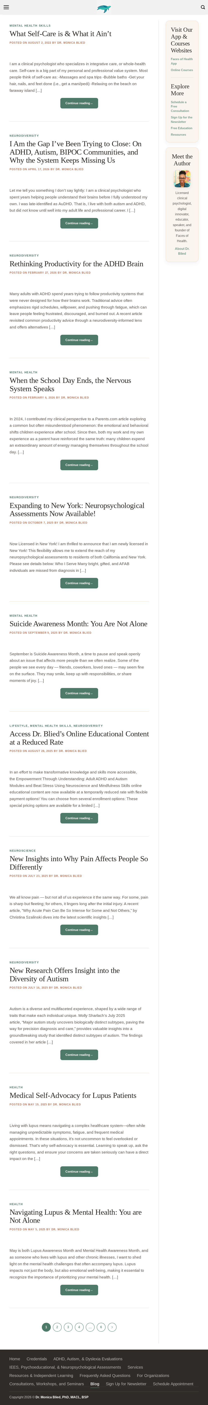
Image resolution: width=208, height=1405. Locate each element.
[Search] (203, 7)
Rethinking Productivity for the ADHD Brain (76, 264)
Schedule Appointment (173, 1384)
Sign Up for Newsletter (126, 1384)
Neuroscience (23, 850)
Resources (178, 134)
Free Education (181, 128)
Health (16, 1087)
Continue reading (79, 103)
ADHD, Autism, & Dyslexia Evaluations (87, 1359)
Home (14, 1359)
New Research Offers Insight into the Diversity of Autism (65, 974)
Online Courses (182, 70)
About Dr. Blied (182, 251)
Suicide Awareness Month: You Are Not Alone (78, 624)
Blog (94, 1384)
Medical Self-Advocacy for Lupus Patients (73, 1095)
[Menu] (6, 7)
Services (135, 1367)
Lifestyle (19, 725)
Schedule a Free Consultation (180, 106)
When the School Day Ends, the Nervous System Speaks (70, 384)
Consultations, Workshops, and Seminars (46, 1384)
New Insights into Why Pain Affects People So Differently (79, 863)
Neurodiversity (24, 135)
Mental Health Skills (30, 25)
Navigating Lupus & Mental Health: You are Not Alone (76, 1216)
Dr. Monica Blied (71, 42)
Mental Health (24, 372)
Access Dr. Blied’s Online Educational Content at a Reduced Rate (79, 738)
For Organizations (153, 1375)
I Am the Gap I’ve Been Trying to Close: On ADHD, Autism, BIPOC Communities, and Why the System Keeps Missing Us (75, 152)
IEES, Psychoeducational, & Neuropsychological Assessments (65, 1367)
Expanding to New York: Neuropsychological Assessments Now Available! (77, 510)
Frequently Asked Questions (105, 1375)
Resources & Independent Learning (41, 1375)
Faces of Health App (182, 61)
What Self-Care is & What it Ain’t (60, 34)
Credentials (37, 1359)
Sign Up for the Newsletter (181, 119)
